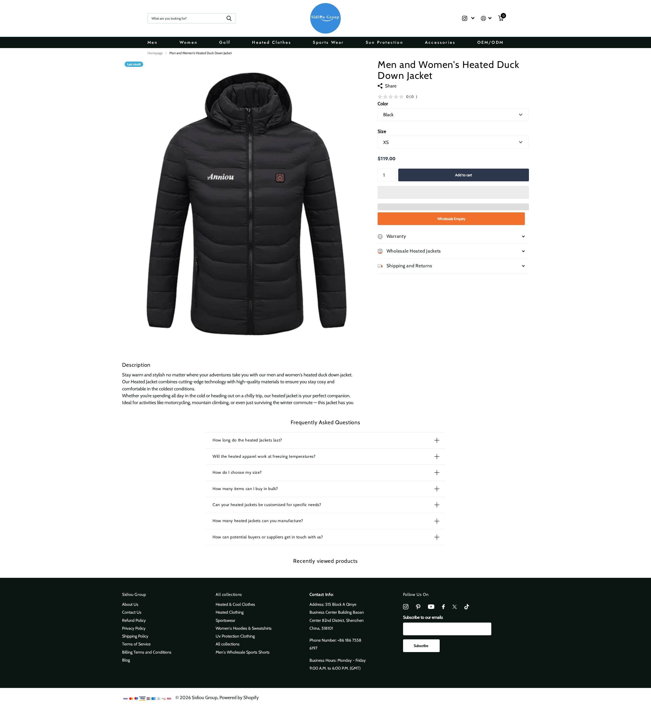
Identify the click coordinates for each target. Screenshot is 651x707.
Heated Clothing (230, 612)
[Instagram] (405, 607)
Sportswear (225, 620)
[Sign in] (486, 18)
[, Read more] (468, 18)
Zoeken (229, 18)
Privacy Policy (133, 628)
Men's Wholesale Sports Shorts (243, 652)
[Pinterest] (418, 607)
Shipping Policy (135, 636)
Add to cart (463, 175)
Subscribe (421, 645)
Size (382, 131)
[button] (453, 192)
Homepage (155, 53)
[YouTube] (431, 607)
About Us (130, 604)
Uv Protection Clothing (235, 636)
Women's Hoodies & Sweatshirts (244, 628)
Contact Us (131, 612)
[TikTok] (466, 607)
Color (383, 104)
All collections (229, 594)
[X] (454, 607)
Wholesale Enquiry (451, 218)
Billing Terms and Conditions (146, 652)
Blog (126, 659)
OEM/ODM (490, 42)
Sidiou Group (134, 594)
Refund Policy (134, 620)
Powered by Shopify (239, 697)
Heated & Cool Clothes (235, 604)
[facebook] (443, 607)
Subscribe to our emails (423, 617)
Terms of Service (136, 643)
